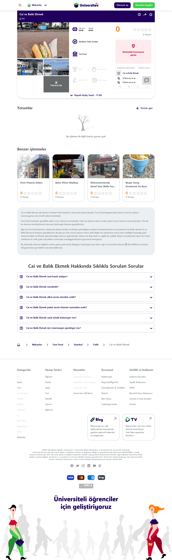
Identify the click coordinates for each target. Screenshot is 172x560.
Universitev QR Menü (82, 393)
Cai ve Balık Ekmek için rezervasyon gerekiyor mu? (53, 328)
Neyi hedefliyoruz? (109, 382)
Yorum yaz (146, 108)
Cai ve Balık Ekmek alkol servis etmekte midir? (51, 297)
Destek (133, 404)
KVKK (132, 388)
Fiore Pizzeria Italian (31, 183)
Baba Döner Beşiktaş (66, 183)
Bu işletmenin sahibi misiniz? (126, 68)
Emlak (48, 382)
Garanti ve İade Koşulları (140, 399)
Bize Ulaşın (106, 399)
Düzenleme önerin (144, 68)
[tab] (86, 95)
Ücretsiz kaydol (144, 5)
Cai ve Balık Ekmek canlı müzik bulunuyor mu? (51, 318)
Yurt (19, 388)
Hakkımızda (106, 377)
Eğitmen (49, 410)
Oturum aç (122, 5)
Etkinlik (48, 399)
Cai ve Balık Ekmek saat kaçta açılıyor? (47, 276)
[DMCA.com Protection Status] (86, 486)
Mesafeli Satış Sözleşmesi (141, 393)
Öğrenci (48, 377)
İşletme (48, 404)
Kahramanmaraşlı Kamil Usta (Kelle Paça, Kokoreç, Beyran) (103, 185)
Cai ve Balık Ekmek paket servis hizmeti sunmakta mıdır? (56, 307)
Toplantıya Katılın (109, 404)
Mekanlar (21, 437)
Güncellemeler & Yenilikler (113, 388)
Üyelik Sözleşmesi (138, 382)
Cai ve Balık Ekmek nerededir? (42, 287)
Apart (19, 382)
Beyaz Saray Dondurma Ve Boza (136, 185)
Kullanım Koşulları (138, 377)
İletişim (104, 393)
